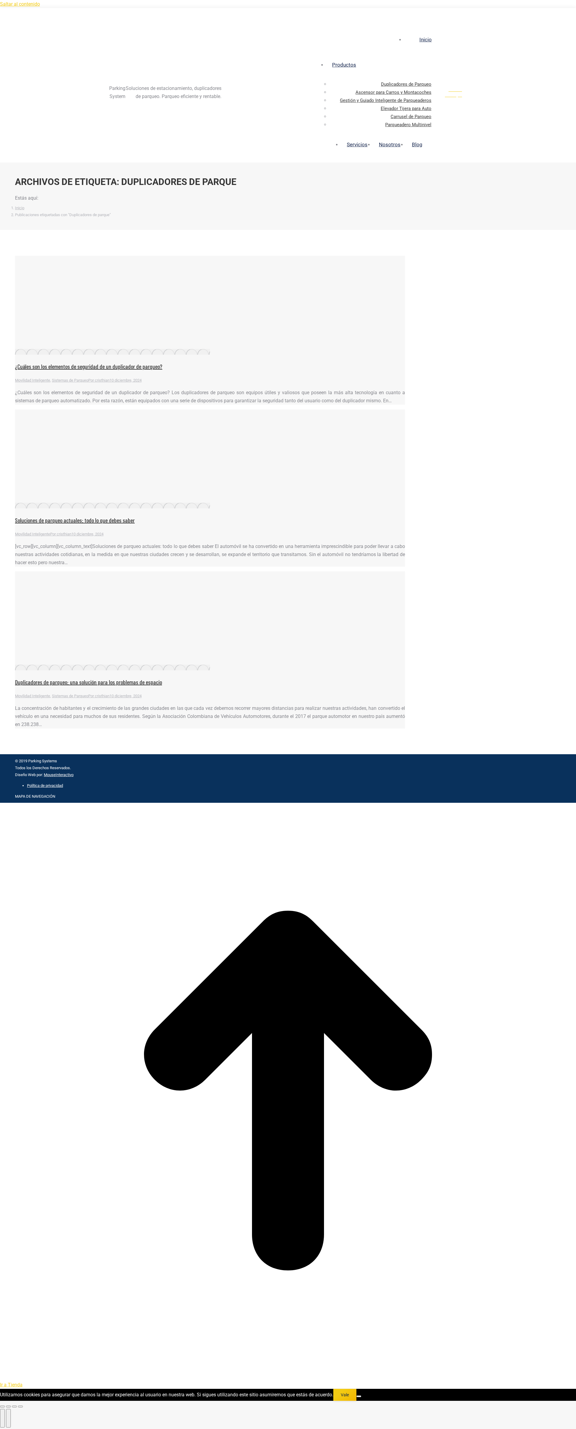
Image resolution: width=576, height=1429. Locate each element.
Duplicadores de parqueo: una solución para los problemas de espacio (88, 682)
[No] (358, 1396)
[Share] (8, 1406)
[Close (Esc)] (2, 1406)
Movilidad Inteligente (32, 380)
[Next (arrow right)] (8, 1418)
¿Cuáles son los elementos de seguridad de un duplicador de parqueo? (88, 366)
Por (99, 380)
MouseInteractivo (59, 775)
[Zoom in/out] (20, 1406)
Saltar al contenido (20, 4)
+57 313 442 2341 (468, 14)
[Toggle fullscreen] (14, 1406)
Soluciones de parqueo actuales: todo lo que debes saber (75, 520)
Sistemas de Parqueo (70, 380)
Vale (345, 1394)
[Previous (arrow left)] (2, 1418)
